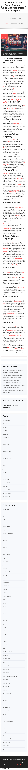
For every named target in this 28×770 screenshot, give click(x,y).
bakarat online (6, 526)
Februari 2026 (6, 441)
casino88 (5, 540)
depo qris (16, 53)
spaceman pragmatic (8, 721)
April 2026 (5, 434)
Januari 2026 (6, 444)
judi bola (5, 564)
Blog (4, 530)
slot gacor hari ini (7, 693)
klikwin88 (5, 568)
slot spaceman (6, 707)
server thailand (6, 645)
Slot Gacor (5, 54)
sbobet (4, 627)
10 (3, 516)
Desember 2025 (7, 448)
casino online (6, 537)
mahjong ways (6, 582)
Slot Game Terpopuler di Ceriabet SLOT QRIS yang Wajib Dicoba (12, 60)
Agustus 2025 (6, 462)
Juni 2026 (5, 427)
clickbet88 (5, 551)
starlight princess (7, 732)
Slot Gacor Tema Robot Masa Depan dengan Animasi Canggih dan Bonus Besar (14, 386)
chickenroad (6, 544)
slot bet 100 (6, 665)
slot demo (5, 679)
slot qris (15, 54)
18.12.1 (4, 519)
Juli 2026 (5, 423)
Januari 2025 (6, 486)
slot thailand (6, 711)
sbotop (4, 634)
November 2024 (7, 493)
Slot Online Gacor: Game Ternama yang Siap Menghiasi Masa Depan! (13, 6)
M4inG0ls (5, 53)
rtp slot (4, 624)
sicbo (4, 648)
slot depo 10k (6, 683)
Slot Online (10, 54)
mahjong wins (6, 585)
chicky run (5, 547)
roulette (5, 620)
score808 (5, 641)
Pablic (4, 606)
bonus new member (8, 533)
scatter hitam (6, 638)
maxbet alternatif (7, 596)
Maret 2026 (6, 437)
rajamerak (5, 617)
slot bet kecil (6, 672)
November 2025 (7, 451)
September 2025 (7, 458)
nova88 (4, 603)
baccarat (5, 523)
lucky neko (5, 578)
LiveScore (5, 575)
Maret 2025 (6, 479)
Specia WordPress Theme (17, 764)
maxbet (4, 592)
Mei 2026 (5, 430)
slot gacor (5, 690)
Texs (4, 735)
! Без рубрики (6, 509)
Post (4, 610)
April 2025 (5, 476)
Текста (4, 749)
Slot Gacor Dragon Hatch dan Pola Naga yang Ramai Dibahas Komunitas (13, 371)
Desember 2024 (7, 489)
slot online (5, 700)
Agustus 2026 (6, 420)
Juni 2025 (5, 469)
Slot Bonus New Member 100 (10, 676)
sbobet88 (5, 631)
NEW (4, 599)
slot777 (4, 714)
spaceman (5, 718)
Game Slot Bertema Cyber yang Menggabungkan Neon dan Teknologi (12, 381)
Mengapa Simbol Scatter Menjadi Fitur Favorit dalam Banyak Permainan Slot (12, 376)
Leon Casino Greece (8, 571)
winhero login (6, 745)
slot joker (5, 697)
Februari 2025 (6, 483)
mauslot (5, 589)
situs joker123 (6, 655)
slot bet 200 (6, 669)
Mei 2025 (5, 472)
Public (4, 613)
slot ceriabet (21, 53)
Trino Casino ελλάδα (8, 738)
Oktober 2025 (6, 455)
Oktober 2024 (6, 496)
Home (6, 23)
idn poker (5, 558)
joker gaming (6, 561)
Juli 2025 (5, 465)
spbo (4, 728)
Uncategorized (6, 742)
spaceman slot (6, 725)
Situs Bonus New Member (9, 651)
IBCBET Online (6, 554)
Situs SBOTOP (6, 658)
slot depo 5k (6, 686)
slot (11, 53)
